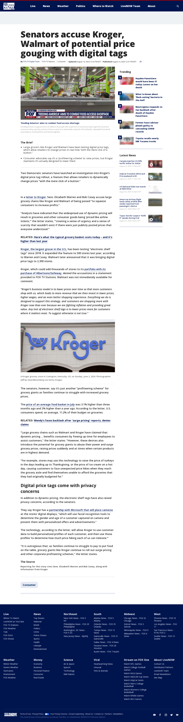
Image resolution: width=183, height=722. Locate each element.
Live (6, 614)
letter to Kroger (36, 197)
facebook (160, 715)
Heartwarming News (103, 664)
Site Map (158, 677)
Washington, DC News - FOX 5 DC (75, 631)
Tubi (5, 631)
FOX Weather (9, 628)
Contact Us (159, 664)
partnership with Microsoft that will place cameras (81, 510)
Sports (37, 638)
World (36, 625)
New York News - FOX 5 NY (75, 619)
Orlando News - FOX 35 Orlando (105, 625)
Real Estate (39, 677)
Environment (9, 674)
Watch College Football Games (134, 668)
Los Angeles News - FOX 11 (165, 625)
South (97, 614)
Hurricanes (8, 670)
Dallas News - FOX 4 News (106, 642)
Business (38, 667)
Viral (97, 660)
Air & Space (69, 664)
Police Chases (40, 635)
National (37, 621)
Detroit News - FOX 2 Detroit (134, 625)
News (37, 614)
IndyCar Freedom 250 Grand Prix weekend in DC (132, 174)
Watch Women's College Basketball (135, 691)
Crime (36, 631)
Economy (38, 664)
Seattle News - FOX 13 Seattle (164, 637)
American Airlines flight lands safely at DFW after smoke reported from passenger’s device (131, 202)
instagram (166, 715)
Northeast (70, 614)
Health (37, 642)
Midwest (129, 614)
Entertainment (40, 649)
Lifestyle (37, 645)
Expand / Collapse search (178, 6)
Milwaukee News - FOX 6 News (135, 634)
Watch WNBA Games (134, 695)
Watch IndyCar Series (134, 680)
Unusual (97, 667)
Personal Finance (41, 670)
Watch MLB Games (133, 673)
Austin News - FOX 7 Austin (106, 651)
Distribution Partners (163, 667)
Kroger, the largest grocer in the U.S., (44, 249)
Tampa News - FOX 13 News (104, 631)
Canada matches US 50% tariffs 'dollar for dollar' (131, 162)
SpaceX (67, 667)
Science (68, 660)
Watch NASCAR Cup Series (136, 676)
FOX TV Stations (48, 61)
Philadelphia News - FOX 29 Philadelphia (76, 625)
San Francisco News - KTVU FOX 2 (164, 631)
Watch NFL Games (132, 664)
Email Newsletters (162, 674)
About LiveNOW (164, 660)
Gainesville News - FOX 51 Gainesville (106, 637)
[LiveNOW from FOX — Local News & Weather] (12, 6)
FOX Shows (8, 638)
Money (38, 660)
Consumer (61, 61)
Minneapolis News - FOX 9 (136, 630)
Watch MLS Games (133, 699)
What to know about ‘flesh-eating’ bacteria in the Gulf (149, 97)
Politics (37, 628)
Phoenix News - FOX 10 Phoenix (165, 619)
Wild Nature (69, 674)
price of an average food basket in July (50, 404)
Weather (9, 660)
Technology (69, 670)
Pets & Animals (101, 670)
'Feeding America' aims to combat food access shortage (50, 123)
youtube (154, 715)
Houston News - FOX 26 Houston (105, 646)
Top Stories (39, 618)
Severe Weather (10, 667)
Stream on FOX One (136, 660)
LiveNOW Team (161, 670)
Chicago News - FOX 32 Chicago (135, 619)
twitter (171, 715)
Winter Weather (10, 664)
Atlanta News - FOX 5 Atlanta (104, 619)
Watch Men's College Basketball (133, 685)
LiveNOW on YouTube (13, 621)
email (177, 715)
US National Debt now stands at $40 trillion (133, 187)
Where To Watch (11, 618)
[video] (155, 164)
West (157, 614)
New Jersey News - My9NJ (76, 636)
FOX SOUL (8, 635)
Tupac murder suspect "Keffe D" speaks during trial (133, 216)
